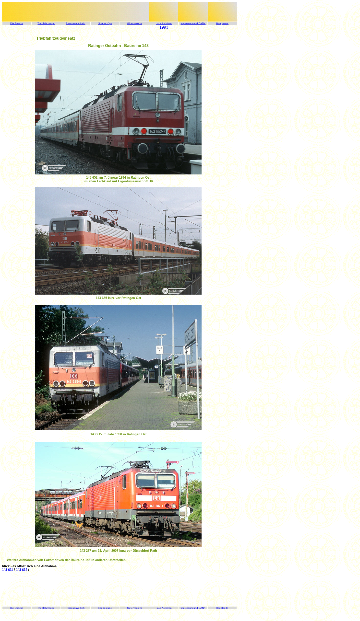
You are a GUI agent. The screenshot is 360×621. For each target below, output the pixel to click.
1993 (163, 27)
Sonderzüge (105, 23)
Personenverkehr (75, 23)
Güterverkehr (134, 23)
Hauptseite (222, 23)
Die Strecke (16, 23)
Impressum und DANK (192, 23)
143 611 (7, 570)
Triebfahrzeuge (46, 23)
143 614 (21, 570)
